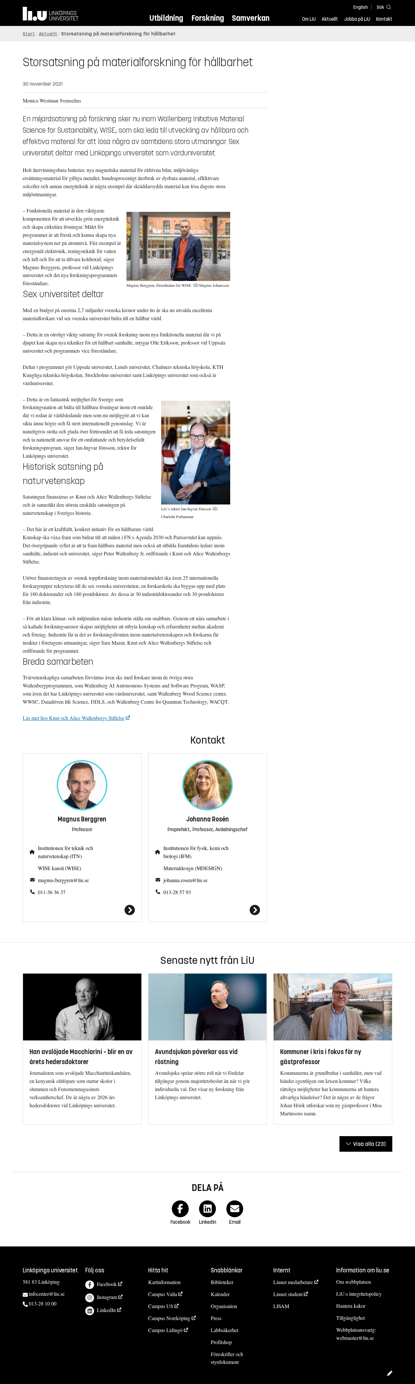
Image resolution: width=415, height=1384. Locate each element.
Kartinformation (164, 1282)
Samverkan (250, 18)
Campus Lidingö (165, 1330)
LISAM (281, 1306)
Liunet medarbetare (293, 1282)
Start (29, 34)
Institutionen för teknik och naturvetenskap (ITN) (65, 851)
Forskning (207, 18)
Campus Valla (162, 1294)
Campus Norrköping (169, 1318)
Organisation (224, 1306)
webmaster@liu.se (355, 1337)
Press (216, 1318)
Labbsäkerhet (224, 1330)
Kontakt (384, 19)
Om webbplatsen (353, 1281)
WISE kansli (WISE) (59, 868)
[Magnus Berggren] (82, 910)
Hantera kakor (350, 1305)
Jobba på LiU (357, 19)
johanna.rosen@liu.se (185, 880)
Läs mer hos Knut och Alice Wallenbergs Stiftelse (73, 717)
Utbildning (166, 18)
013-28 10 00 (42, 1303)
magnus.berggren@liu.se (63, 880)
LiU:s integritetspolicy (359, 1293)
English (360, 7)
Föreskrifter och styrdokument (227, 1358)
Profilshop (221, 1342)
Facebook (107, 1284)
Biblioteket (222, 1282)
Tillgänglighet (350, 1317)
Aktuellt (330, 19)
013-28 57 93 (177, 892)
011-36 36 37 (51, 892)
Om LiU (309, 19)
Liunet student (287, 1294)
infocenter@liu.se (47, 1293)
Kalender (220, 1294)
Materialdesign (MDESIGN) (192, 868)
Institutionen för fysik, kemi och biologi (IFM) (196, 851)
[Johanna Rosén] (207, 910)
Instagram (107, 1296)
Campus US (160, 1306)
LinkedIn (106, 1309)
